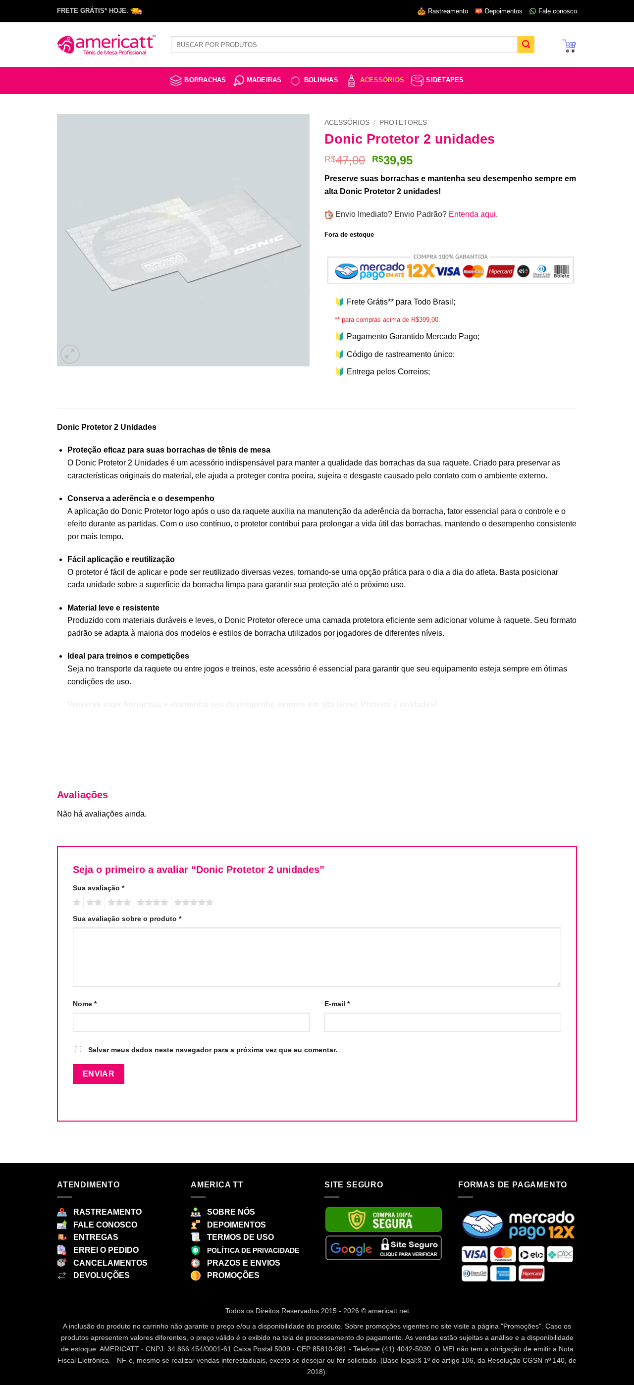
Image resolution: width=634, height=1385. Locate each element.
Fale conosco (557, 11)
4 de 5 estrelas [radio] (151, 902)
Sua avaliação (98, 888)
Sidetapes (445, 80)
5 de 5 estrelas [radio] (192, 902)
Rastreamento (448, 11)
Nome (85, 1004)
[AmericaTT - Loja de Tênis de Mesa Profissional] (106, 44)
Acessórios (382, 80)
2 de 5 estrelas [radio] (92, 902)
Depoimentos (504, 11)
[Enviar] (526, 44)
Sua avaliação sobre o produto (127, 919)
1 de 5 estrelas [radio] (75, 902)
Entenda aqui (472, 214)
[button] (569, 44)
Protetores (403, 122)
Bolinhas (321, 80)
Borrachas (205, 80)
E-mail (337, 1004)
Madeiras (264, 80)
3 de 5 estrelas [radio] (118, 902)
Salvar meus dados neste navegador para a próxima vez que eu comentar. (212, 1050)
